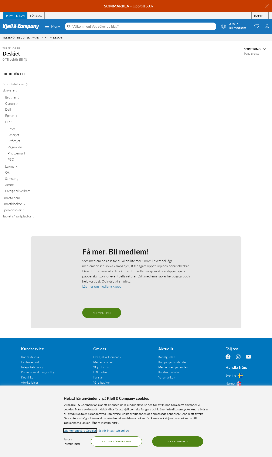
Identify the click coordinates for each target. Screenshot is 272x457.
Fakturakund (30, 362)
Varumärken (166, 377)
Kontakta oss (30, 357)
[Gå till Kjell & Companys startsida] (22, 26)
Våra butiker (101, 382)
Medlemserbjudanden (173, 367)
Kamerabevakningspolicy (38, 372)
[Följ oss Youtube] (248, 357)
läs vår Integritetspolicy (113, 430)
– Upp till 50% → (131, 6)
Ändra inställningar (72, 441)
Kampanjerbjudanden (173, 362)
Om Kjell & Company (107, 357)
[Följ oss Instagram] (238, 357)
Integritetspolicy (32, 367)
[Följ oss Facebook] (228, 357)
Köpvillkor (28, 377)
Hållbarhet (100, 372)
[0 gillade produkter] (257, 26)
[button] (25, 59)
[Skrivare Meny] (42, 37)
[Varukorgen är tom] (267, 26)
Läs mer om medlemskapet (101, 286)
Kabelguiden (166, 357)
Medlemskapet (103, 362)
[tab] (15, 15)
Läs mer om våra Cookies (80, 430)
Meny (55, 26)
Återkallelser (29, 382)
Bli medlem (101, 312)
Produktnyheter (169, 372)
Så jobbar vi (101, 367)
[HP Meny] (51, 37)
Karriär (98, 377)
